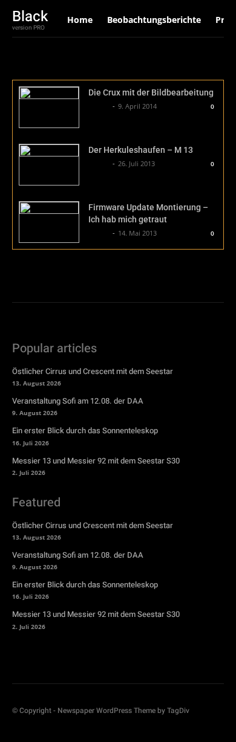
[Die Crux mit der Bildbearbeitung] (49, 107)
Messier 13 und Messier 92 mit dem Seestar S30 (96, 460)
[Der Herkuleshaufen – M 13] (49, 165)
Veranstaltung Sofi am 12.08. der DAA (77, 401)
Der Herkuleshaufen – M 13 (140, 150)
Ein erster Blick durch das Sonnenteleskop (85, 430)
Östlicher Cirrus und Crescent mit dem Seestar (92, 371)
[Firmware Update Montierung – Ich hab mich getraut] (49, 222)
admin (99, 106)
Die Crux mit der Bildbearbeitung (151, 92)
